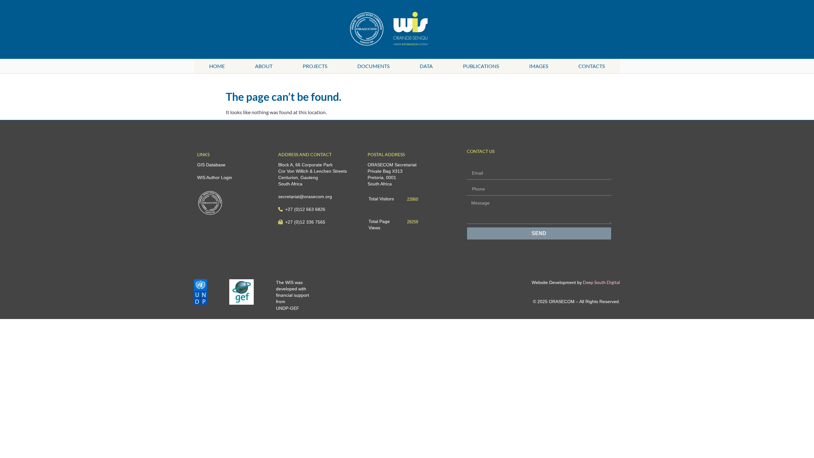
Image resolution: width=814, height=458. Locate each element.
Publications (481, 66)
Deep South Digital (601, 282)
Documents (373, 66)
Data (426, 66)
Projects (315, 66)
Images (538, 66)
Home (217, 66)
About (263, 66)
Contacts (591, 66)
